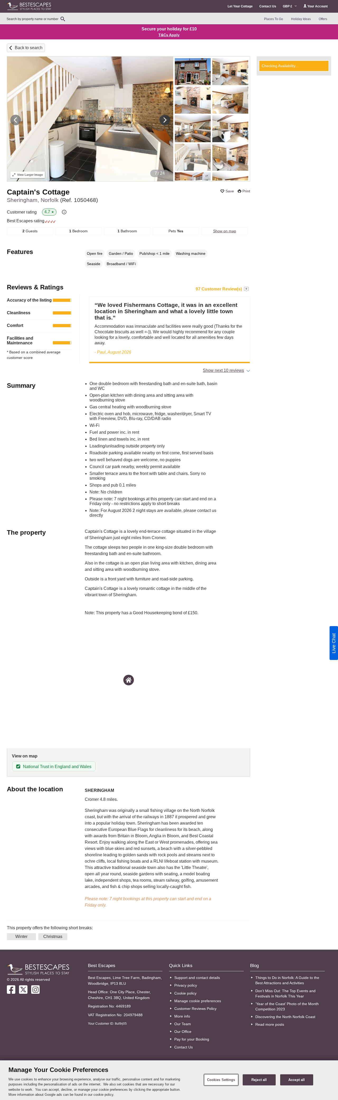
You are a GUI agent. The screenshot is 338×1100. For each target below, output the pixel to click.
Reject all (259, 1080)
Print (246, 191)
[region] (169, 1080)
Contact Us (267, 6)
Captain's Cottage (38, 192)
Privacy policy (185, 985)
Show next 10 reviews (223, 370)
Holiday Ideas (301, 19)
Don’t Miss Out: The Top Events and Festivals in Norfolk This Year (285, 993)
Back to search (29, 47)
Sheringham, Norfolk (52, 200)
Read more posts (269, 1024)
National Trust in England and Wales (57, 766)
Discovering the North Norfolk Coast (285, 1017)
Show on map (224, 231)
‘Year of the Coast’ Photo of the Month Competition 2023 (287, 1006)
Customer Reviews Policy (195, 1008)
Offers (323, 19)
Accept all (296, 1080)
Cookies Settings (221, 1080)
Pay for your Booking (191, 1039)
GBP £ (288, 6)
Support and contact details (197, 978)
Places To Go (273, 19)
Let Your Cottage (240, 6)
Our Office (182, 1031)
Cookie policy (185, 993)
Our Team (182, 1024)
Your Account (317, 6)
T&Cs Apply (169, 35)
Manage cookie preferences (197, 1001)
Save (230, 191)
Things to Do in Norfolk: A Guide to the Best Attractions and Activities (287, 980)
